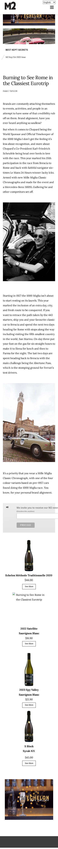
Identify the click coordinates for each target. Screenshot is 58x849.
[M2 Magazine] (13, 8)
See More (29, 586)
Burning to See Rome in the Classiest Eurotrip (28, 80)
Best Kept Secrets (17, 49)
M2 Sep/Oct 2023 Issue (16, 57)
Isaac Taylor (10, 91)
